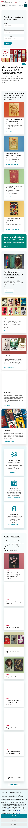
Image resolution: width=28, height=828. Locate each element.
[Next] (25, 64)
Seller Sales (7, 393)
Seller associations (14, 460)
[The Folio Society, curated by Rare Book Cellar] (14, 109)
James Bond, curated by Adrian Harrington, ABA (13, 155)
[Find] (25, 5)
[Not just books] (14, 483)
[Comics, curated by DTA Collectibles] (14, 209)
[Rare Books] (14, 418)
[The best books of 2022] (14, 615)
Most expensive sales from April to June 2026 (13, 274)
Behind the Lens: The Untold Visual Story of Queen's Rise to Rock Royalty (13, 575)
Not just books (14, 489)
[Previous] (23, 64)
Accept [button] (14, 816)
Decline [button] (14, 820)
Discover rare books (9, 441)
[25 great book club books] (14, 716)
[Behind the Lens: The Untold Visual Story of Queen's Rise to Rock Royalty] (14, 561)
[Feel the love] (14, 508)
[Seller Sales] (14, 380)
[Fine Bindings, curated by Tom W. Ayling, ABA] (14, 176)
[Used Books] (14, 344)
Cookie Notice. (20, 810)
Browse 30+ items (10, 197)
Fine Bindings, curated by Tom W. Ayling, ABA (14, 187)
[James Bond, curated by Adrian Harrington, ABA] (14, 144)
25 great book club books (13, 728)
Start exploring (5, 89)
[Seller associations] (14, 454)
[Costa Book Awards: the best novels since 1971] (14, 739)
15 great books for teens (13, 677)
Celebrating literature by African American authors (13, 702)
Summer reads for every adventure (13, 603)
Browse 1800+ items (11, 164)
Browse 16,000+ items (11, 229)
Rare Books (7, 430)
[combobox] (16, 5)
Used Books (7, 356)
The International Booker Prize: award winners (14, 652)
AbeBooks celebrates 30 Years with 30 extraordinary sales (12, 70)
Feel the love (14, 514)
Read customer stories (13, 524)
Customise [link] (14, 824)
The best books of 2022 (13, 628)
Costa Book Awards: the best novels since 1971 (13, 753)
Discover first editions (14, 237)
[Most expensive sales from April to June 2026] (14, 261)
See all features (14, 784)
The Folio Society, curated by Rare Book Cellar (14, 121)
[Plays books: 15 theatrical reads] (14, 765)
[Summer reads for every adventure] (14, 590)
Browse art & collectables (13, 497)
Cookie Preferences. (9, 808)
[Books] (14, 306)
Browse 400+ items (11, 132)
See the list (4, 87)
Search (7, 43)
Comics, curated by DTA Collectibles (13, 220)
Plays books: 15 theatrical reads (14, 778)
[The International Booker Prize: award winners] (14, 639)
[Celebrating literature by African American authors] (14, 688)
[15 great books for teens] (14, 665)
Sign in (21, 2)
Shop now (6, 246)
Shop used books (8, 367)
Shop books (7, 331)
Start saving (7, 405)
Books (5, 318)
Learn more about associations (13, 471)
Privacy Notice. (18, 813)
